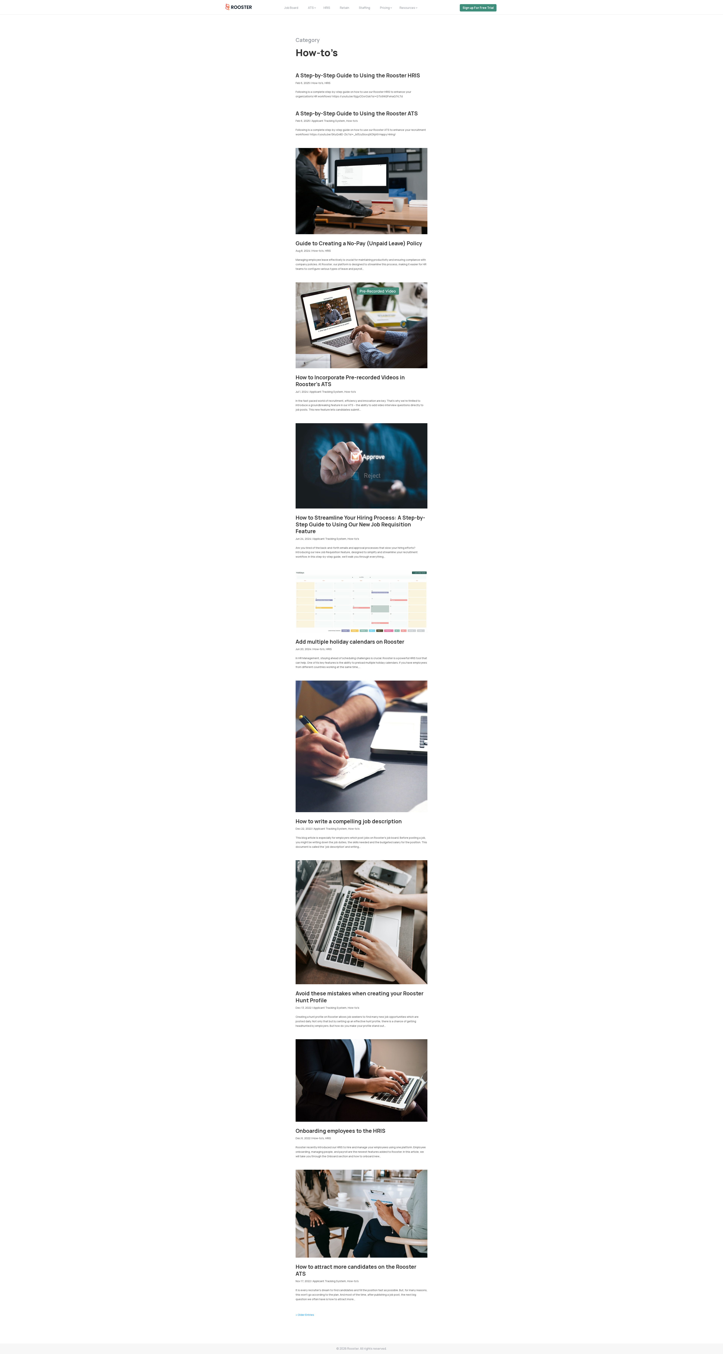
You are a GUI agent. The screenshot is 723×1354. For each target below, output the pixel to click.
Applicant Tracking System (328, 121)
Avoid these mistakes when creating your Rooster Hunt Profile (359, 997)
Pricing (385, 8)
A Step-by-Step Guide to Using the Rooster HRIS (358, 75)
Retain (344, 8)
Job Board (291, 8)
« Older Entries (305, 1315)
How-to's (317, 83)
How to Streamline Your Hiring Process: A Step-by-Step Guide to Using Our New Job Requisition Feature (360, 524)
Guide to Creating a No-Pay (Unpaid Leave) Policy (359, 243)
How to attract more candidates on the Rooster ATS (356, 1270)
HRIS (326, 8)
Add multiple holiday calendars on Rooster (350, 641)
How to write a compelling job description (349, 821)
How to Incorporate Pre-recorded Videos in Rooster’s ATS (350, 381)
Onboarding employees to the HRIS (340, 1130)
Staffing (364, 8)
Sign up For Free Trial (478, 8)
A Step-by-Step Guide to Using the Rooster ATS (357, 113)
